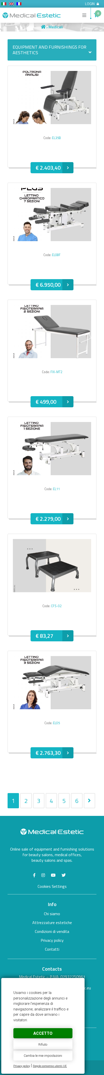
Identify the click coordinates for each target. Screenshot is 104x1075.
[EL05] (52, 707)
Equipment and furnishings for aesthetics (49, 50)
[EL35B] (52, 122)
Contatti (52, 949)
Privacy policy (21, 1066)
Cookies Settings (52, 886)
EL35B (56, 138)
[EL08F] (52, 239)
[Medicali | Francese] (18, 4)
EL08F (56, 255)
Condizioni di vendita (52, 931)
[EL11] (52, 473)
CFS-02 (56, 606)
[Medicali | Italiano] (3, 4)
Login (90, 4)
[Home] (43, 27)
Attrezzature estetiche (52, 922)
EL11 (56, 489)
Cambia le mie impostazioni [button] (43, 1056)
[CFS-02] (52, 590)
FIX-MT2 (56, 372)
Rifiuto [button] (42, 1044)
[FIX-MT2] (52, 356)
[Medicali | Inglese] (11, 4)
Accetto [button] (43, 1033)
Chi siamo (52, 914)
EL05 (56, 723)
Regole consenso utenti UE (50, 1066)
